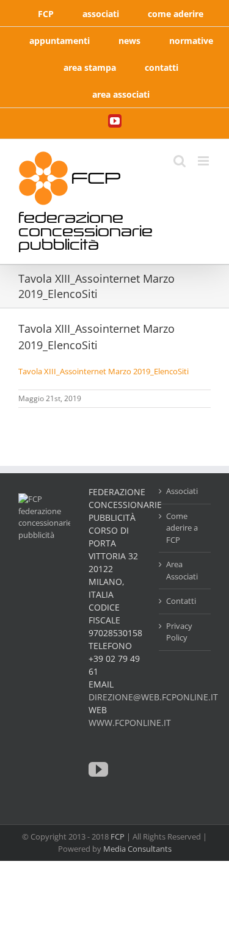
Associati (182, 490)
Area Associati (182, 570)
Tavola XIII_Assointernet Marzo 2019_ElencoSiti (103, 371)
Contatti (181, 600)
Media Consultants (137, 848)
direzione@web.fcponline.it (153, 697)
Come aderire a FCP (182, 527)
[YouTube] (98, 769)
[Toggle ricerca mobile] (179, 160)
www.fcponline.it (130, 722)
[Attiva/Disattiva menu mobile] (204, 160)
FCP (118, 836)
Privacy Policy (179, 632)
